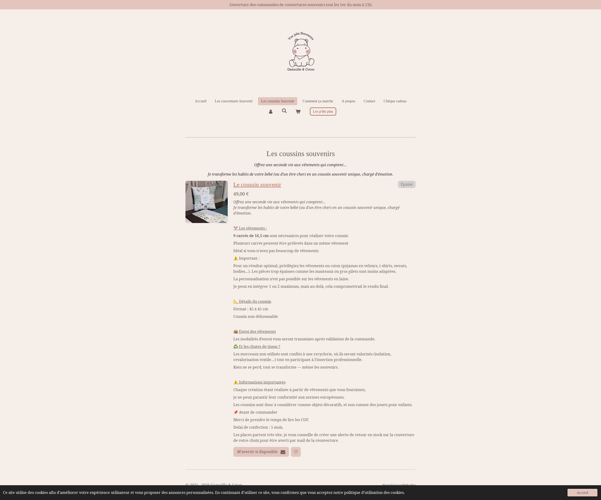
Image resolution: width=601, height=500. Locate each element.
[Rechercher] (284, 111)
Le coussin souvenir (257, 184)
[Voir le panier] (298, 111)
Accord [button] (582, 492)
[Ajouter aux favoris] (296, 452)
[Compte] (270, 111)
